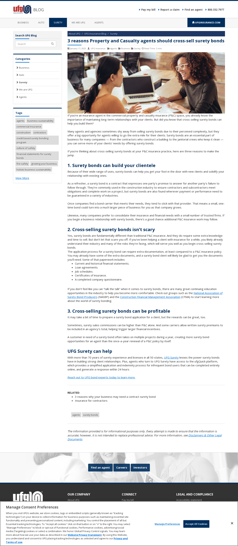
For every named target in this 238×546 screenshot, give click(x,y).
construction (23, 132)
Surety (58, 22)
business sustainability (40, 120)
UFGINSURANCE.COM (207, 22)
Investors (140, 467)
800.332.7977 (216, 9)
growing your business (44, 163)
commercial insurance (29, 126)
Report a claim (170, 9)
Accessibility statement (189, 500)
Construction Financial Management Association (150, 297)
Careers (121, 467)
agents (76, 415)
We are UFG (78, 22)
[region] (119, 523)
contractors (39, 132)
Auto (41, 22)
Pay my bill (148, 9)
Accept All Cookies (196, 523)
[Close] (232, 523)
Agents (99, 22)
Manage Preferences (167, 523)
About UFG (74, 33)
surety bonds (90, 415)
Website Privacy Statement (85, 535)
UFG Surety (171, 357)
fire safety (22, 163)
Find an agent (194, 9)
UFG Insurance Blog (95, 33)
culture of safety (26, 148)
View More (22, 178)
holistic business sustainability (34, 169)
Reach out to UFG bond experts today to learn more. (101, 377)
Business (23, 22)
